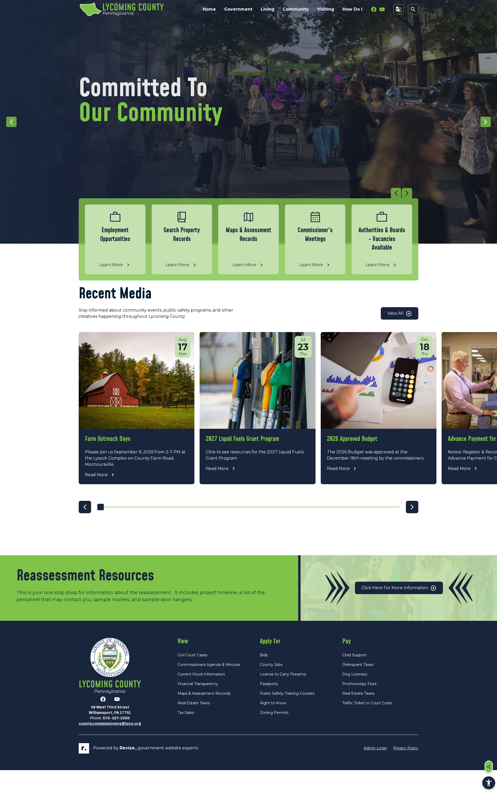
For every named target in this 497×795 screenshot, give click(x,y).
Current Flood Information (201, 674)
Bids (264, 655)
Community (296, 9)
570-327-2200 (116, 718)
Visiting (325, 9)
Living (267, 9)
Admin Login (375, 748)
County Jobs (271, 664)
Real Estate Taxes (194, 703)
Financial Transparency (198, 683)
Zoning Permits (274, 712)
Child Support (354, 655)
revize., (128, 747)
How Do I (352, 9)
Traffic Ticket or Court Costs (367, 703)
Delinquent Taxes (358, 664)
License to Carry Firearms (283, 674)
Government (238, 9)
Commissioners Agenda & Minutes (209, 664)
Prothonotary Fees (359, 683)
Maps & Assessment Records (204, 693)
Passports (269, 683)
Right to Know (273, 703)
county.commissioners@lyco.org (110, 724)
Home (209, 9)
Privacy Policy (405, 748)
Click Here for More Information (395, 587)
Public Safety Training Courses (287, 693)
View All (396, 313)
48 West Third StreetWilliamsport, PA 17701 (110, 710)
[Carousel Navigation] (245, 193)
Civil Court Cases (192, 655)
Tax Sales (186, 712)
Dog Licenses (354, 674)
